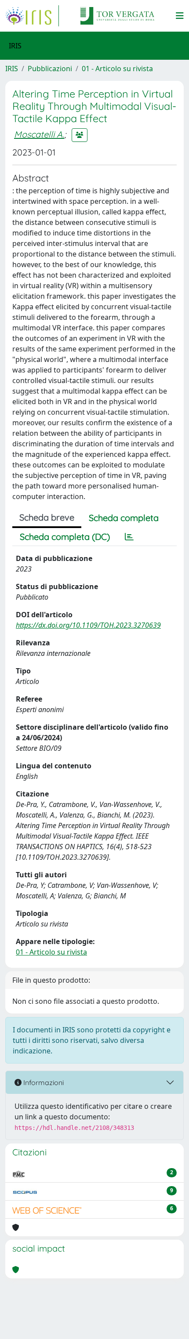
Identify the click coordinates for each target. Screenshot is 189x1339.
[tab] (129, 537)
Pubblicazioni (50, 68)
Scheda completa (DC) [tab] (65, 536)
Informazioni (43, 1082)
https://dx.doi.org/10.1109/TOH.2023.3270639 (88, 625)
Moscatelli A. (39, 134)
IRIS (11, 68)
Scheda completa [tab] (124, 517)
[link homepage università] (117, 15)
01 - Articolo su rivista (117, 68)
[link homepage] (32, 15)
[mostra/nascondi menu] (180, 15)
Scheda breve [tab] (46, 517)
